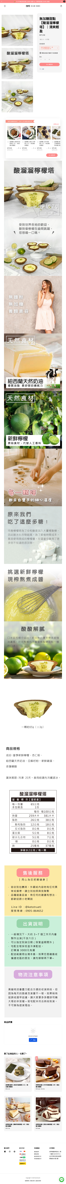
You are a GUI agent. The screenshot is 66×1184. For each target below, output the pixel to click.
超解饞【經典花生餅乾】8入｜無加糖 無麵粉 (15, 143)
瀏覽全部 (56, 124)
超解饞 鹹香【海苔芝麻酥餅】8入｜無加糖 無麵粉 (59, 143)
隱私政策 (32, 1180)
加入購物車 (49, 64)
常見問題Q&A (37, 1158)
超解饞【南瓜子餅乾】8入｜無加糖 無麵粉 (30, 143)
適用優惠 (42, 44)
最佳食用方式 (37, 1156)
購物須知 (36, 1154)
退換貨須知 (38, 1180)
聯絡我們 (36, 1151)
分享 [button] (43, 69)
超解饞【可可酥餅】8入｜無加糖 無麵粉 (44, 143)
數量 (40, 57)
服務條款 (27, 1180)
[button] (5, 6)
